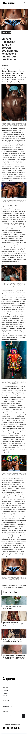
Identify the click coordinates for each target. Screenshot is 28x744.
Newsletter (6, 693)
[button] (24, 2)
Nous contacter (7, 703)
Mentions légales (7, 706)
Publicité (5, 695)
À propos (5, 690)
